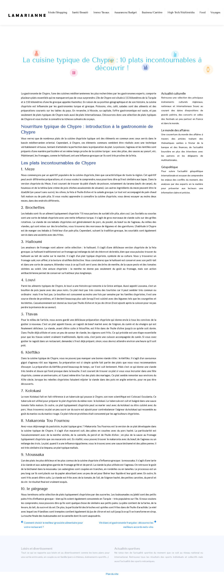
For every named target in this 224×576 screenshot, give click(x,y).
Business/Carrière (152, 12)
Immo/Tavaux (101, 12)
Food (202, 12)
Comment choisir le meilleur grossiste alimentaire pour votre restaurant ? (53, 524)
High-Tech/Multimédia (181, 12)
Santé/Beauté (80, 12)
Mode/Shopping (57, 12)
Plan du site (112, 573)
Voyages (215, 12)
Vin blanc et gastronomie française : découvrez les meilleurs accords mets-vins (126, 524)
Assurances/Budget (125, 12)
